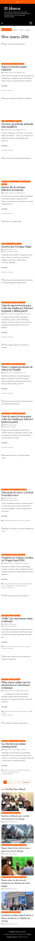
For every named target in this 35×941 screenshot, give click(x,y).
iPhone (24, 646)
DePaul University (7, 813)
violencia (3, 713)
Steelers (10, 772)
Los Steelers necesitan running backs (13, 745)
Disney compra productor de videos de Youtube (17, 368)
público (30, 583)
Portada (21, 64)
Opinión (11, 615)
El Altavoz (12, 8)
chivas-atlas (14, 711)
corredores (13, 770)
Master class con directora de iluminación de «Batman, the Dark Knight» (15, 883)
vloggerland (9, 585)
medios (25, 711)
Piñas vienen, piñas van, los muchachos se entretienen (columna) (16, 685)
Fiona (20, 646)
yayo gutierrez (17, 585)
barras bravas (7, 711)
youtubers (24, 585)
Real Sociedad (14, 520)
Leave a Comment (8, 90)
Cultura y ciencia (10, 121)
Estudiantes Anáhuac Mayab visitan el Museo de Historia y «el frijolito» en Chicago (17, 918)
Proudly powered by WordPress (14, 934)
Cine (3, 121)
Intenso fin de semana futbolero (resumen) (13, 189)
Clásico (20, 711)
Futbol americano (14, 741)
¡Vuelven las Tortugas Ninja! (16, 246)
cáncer (5, 646)
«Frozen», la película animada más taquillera (17, 125)
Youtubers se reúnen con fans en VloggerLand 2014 (17, 559)
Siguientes (26, 782)
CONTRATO (6, 770)
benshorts (25, 583)
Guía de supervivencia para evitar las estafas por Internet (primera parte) (17, 419)
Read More (4, 86)
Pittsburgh (4, 772)
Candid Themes (23, 937)
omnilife (30, 711)
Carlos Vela (6, 520)
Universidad (16, 813)
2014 (4, 583)
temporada (16, 772)
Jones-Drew (26, 770)
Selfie (28, 646)
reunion (3, 585)
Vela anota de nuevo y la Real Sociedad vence (17, 494)
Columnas (5, 615)
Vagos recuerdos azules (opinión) (14, 68)
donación (9, 646)
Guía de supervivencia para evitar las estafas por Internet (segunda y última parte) (17, 308)
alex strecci (18, 583)
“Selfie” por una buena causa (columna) (16, 620)
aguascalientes (10, 583)
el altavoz (15, 646)
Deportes (4, 64)
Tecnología (22, 302)
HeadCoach (19, 770)
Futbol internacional (14, 181)
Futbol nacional (13, 64)
